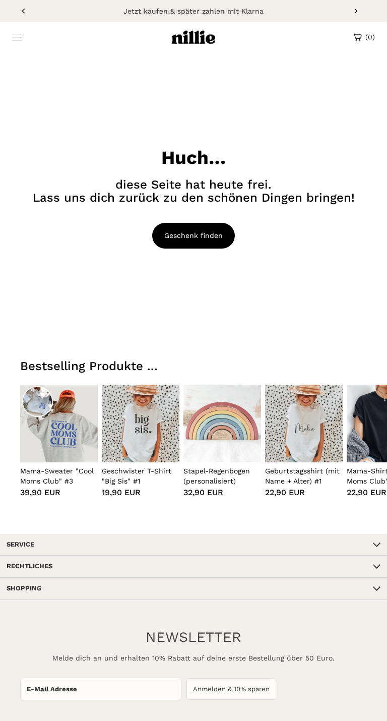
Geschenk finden (193, 235)
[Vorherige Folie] (24, 11)
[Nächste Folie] (356, 11)
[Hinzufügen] (82, 447)
